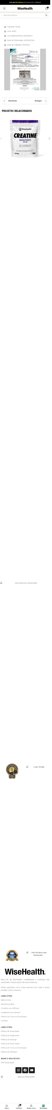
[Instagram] (18, 1070)
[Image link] (38, 856)
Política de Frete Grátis (10, 1044)
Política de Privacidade (10, 1031)
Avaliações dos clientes (10, 1012)
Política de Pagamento (10, 1035)
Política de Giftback (9, 1052)
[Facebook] (25, 1070)
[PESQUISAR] (46, 15)
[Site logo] (25, 8)
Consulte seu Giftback (10, 1008)
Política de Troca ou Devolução (13, 1017)
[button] (49, 205)
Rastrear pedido (7, 1004)
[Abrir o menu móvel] (4, 8)
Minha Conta (6, 1000)
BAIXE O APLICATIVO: (10, 1058)
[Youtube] (32, 1070)
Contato (4, 1021)
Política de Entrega (8, 1040)
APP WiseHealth (7, 1063)
